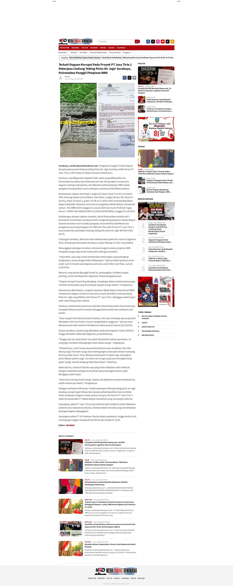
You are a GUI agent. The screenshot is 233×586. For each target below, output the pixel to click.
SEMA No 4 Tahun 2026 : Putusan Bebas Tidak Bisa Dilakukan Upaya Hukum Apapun (106, 463)
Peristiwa (88, 500)
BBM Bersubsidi (148, 335)
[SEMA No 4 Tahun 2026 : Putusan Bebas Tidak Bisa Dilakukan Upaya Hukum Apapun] (156, 159)
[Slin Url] (129, 78)
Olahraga (121, 48)
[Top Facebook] (148, 41)
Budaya (111, 48)
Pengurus (127, 52)
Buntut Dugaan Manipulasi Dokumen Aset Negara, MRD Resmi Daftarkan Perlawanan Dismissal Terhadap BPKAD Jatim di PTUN (160, 191)
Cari (137, 41)
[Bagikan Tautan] (125, 78)
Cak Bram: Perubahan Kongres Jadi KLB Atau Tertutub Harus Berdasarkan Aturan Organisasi (159, 110)
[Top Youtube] (163, 41)
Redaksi (74, 52)
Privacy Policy (115, 52)
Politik (85, 48)
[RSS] (172, 41)
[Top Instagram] (158, 41)
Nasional (75, 48)
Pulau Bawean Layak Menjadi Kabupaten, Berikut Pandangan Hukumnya (159, 101)
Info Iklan (83, 52)
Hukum (103, 48)
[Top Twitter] (153, 41)
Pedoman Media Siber (98, 52)
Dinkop (144, 323)
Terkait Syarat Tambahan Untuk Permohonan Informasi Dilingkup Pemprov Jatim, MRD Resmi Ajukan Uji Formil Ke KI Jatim (110, 504)
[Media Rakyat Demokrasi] (76, 41)
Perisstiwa (64, 48)
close (54, 1)
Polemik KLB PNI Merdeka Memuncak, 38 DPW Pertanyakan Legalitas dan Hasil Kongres (105, 443)
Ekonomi (94, 48)
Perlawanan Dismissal (151, 331)
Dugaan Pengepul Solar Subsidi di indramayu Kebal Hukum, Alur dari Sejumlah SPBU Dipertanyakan (159, 181)
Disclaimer (63, 52)
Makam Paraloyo (148, 327)
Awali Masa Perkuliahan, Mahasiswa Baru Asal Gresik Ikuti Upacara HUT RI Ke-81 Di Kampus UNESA (117, 58)
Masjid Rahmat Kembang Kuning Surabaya (154, 317)
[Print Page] (134, 78)
